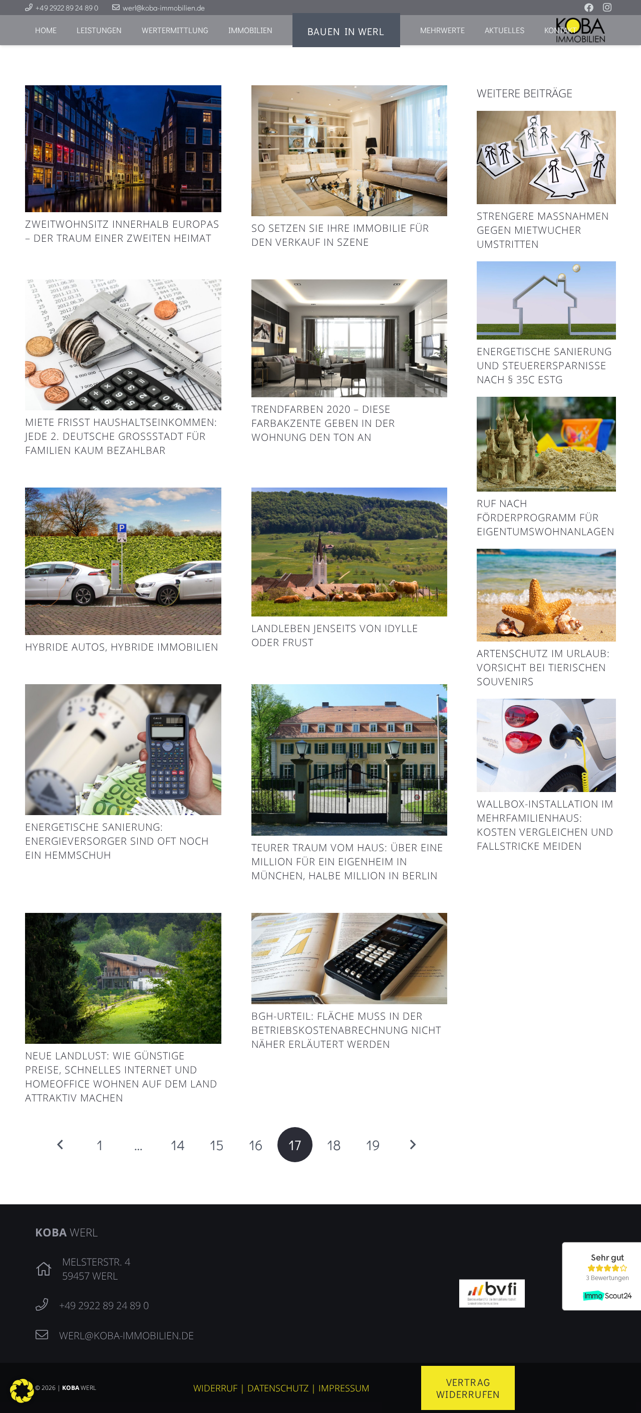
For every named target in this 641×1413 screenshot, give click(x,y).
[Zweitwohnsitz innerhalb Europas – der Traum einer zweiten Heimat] (123, 92)
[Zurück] (60, 1144)
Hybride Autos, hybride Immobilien (121, 647)
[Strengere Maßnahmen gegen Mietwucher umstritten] (546, 118)
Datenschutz (277, 1388)
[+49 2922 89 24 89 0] (47, 1305)
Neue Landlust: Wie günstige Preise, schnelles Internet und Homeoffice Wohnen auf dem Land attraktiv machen (121, 1077)
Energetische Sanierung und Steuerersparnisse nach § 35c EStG (544, 365)
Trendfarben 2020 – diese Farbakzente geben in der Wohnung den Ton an (323, 423)
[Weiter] (412, 1144)
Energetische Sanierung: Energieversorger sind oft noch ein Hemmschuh (117, 841)
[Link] (491, 1292)
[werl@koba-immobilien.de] (47, 1335)
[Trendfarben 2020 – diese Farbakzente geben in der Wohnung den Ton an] (349, 286)
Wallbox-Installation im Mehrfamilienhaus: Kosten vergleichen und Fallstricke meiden (545, 825)
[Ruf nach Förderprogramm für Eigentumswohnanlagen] (546, 404)
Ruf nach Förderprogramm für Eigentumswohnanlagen (545, 517)
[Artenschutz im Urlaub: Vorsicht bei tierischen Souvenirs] (546, 556)
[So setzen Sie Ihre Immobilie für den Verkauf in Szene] (349, 92)
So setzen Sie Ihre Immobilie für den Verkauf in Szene (340, 235)
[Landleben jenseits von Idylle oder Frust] (349, 495)
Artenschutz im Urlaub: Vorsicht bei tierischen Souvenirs (543, 667)
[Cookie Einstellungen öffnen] (22, 1398)
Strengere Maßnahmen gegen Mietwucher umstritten (543, 230)
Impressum (344, 1388)
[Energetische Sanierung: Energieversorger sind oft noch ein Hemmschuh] (123, 691)
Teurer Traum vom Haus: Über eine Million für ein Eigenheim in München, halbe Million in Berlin (347, 861)
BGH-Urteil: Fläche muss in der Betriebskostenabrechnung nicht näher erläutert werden (346, 1030)
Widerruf (215, 1388)
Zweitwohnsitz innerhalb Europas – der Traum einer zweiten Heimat (122, 231)
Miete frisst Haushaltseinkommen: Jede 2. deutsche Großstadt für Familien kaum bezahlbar (121, 436)
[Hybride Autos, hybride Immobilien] (123, 495)
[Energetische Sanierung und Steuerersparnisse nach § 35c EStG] (546, 268)
